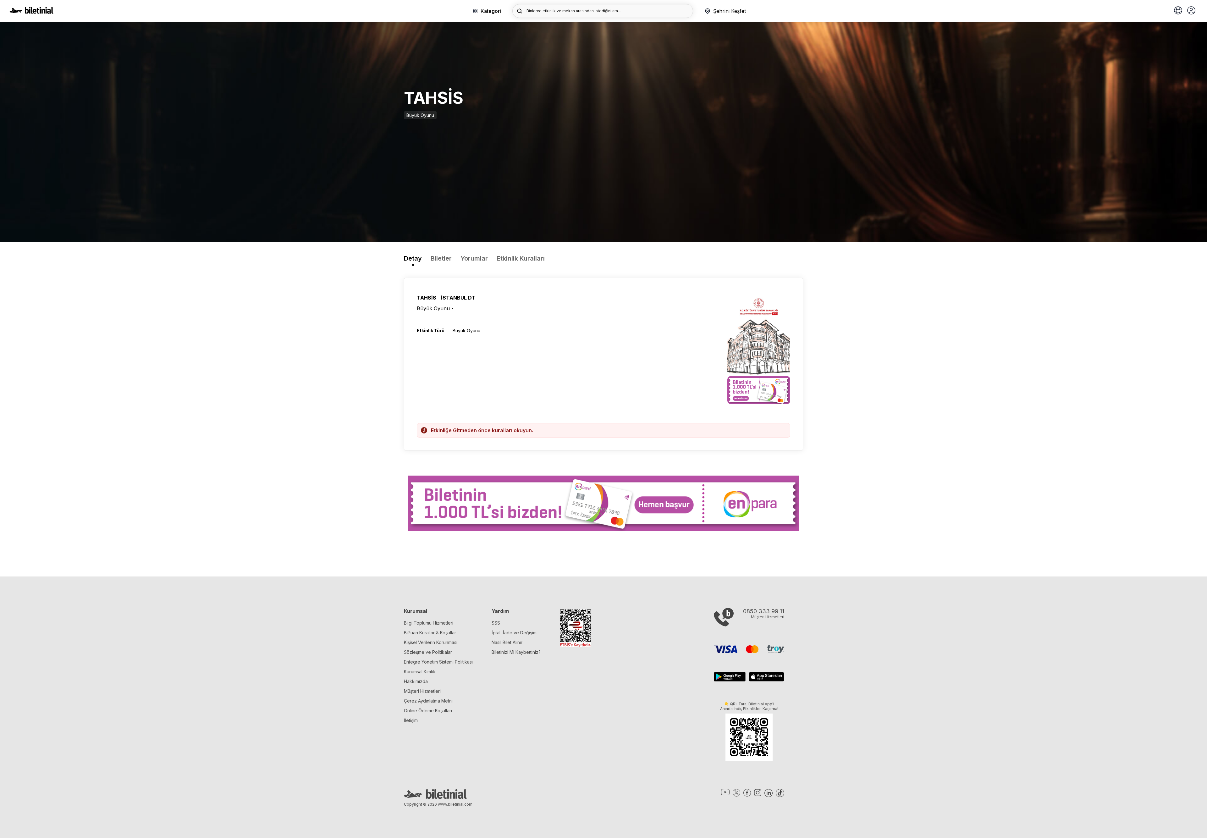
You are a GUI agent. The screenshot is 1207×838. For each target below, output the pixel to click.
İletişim (411, 720)
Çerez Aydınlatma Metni (428, 700)
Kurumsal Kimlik (419, 671)
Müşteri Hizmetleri (422, 691)
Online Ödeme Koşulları (428, 710)
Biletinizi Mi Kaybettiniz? (516, 652)
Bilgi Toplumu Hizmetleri (428, 623)
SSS (496, 623)
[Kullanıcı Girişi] (1191, 11)
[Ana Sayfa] (31, 12)
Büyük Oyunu (420, 115)
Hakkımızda (416, 681)
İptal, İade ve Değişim (514, 632)
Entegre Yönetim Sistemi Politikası (438, 661)
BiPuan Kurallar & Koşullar (430, 632)
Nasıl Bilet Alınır (507, 642)
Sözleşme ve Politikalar (428, 652)
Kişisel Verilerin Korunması (430, 642)
